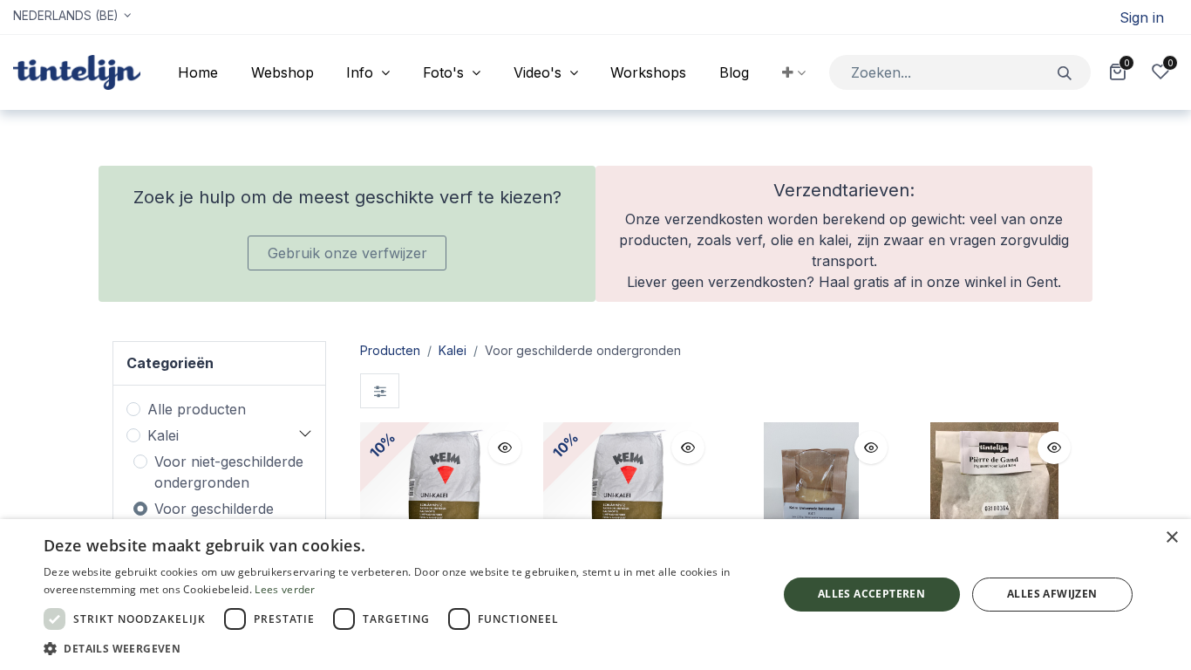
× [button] (1171, 537)
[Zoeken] (1065, 72)
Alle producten (196, 409)
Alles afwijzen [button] (1052, 593)
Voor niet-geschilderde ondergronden (228, 472)
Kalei (163, 435)
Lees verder (285, 589)
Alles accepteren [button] (871, 593)
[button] (794, 72)
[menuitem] (198, 72)
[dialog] (595, 594)
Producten (390, 350)
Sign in (1142, 17)
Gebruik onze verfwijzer (347, 253)
